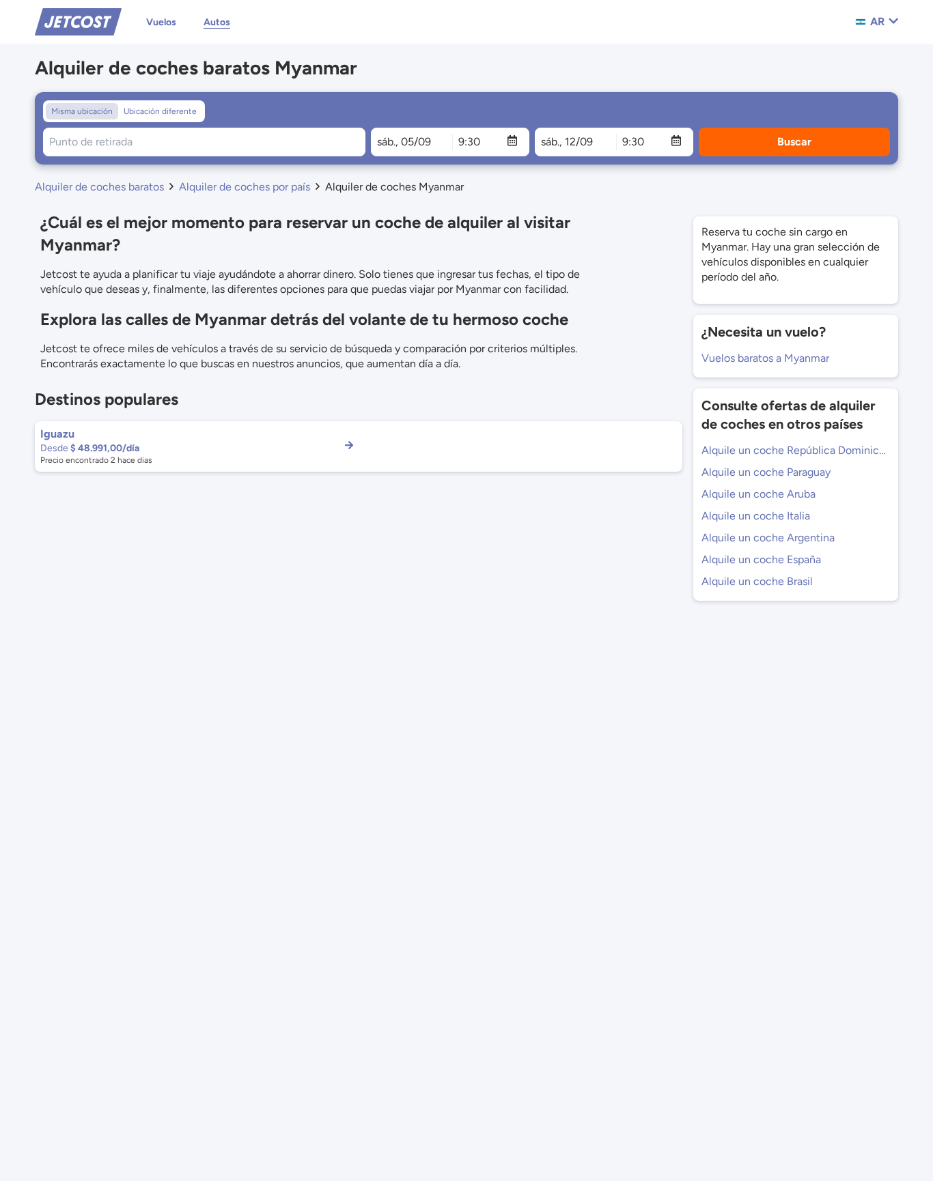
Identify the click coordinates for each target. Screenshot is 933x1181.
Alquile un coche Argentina (768, 537)
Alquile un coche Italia (755, 515)
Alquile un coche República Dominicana (795, 450)
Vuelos (161, 22)
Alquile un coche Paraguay (766, 472)
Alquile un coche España (761, 559)
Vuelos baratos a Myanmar (765, 358)
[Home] (78, 20)
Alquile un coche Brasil (757, 581)
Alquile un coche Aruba (758, 493)
